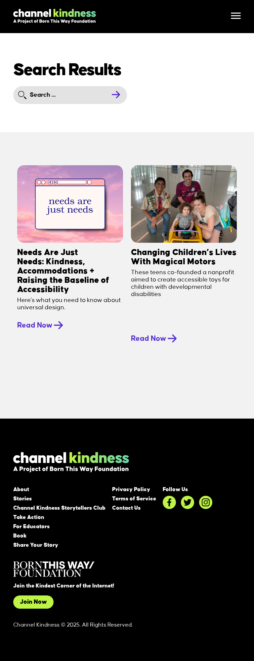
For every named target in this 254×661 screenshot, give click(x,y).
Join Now (33, 602)
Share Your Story (35, 545)
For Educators (31, 527)
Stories (22, 499)
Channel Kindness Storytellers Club (59, 508)
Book (20, 536)
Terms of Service (134, 499)
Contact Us (126, 508)
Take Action (28, 517)
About (21, 489)
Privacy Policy (131, 489)
